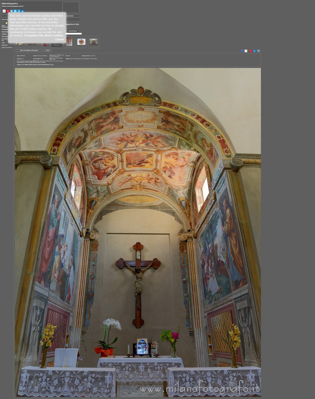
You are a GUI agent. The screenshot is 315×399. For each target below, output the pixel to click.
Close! (59, 39)
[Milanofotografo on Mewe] (4, 12)
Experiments (5, 36)
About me (4, 45)
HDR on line (36, 61)
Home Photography (5, 26)
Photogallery (5, 29)
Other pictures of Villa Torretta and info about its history (31, 62)
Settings (4, 34)
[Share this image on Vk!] (259, 51)
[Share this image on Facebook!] (241, 51)
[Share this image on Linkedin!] (254, 51)
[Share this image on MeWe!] (246, 51)
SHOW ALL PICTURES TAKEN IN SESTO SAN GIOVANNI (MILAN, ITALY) (35, 64)
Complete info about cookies (43, 35)
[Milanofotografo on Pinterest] (8, 12)
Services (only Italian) (67, 16)
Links (3, 42)
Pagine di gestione (7, 47)
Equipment (5, 31)
